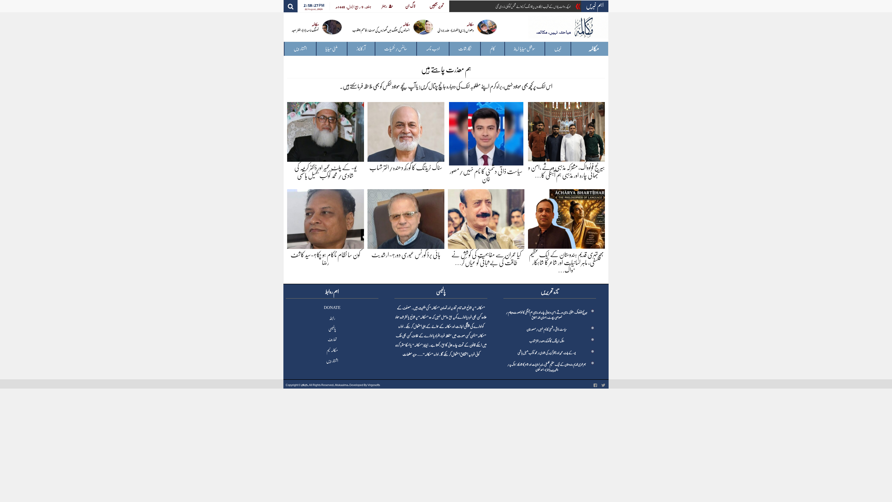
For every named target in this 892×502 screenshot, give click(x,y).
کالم (492, 49)
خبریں (557, 49)
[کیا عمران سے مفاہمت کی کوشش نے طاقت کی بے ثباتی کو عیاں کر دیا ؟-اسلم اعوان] (486, 218)
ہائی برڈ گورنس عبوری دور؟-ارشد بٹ (405, 255)
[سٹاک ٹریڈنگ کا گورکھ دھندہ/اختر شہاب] (405, 131)
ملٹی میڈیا (331, 49)
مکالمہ (593, 49)
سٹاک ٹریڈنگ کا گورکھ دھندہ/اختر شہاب (405, 168)
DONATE (332, 307)
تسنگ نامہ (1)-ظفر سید (305, 30)
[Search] (290, 6)
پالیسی (332, 329)
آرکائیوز (361, 49)
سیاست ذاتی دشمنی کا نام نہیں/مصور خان (547, 329)
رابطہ (332, 318)
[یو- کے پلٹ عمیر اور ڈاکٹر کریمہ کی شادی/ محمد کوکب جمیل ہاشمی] (325, 131)
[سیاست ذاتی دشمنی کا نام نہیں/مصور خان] (486, 133)
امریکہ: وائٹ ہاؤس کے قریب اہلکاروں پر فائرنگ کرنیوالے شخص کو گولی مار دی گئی (533, 6)
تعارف (332, 339)
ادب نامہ (433, 49)
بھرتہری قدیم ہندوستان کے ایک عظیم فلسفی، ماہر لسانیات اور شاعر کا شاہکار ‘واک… (566, 262)
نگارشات (464, 49)
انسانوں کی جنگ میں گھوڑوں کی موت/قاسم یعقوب (381, 30)
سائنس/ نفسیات (395, 49)
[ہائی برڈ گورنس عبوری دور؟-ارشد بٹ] (405, 218)
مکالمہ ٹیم (332, 350)
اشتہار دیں (300, 49)
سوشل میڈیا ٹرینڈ (524, 49)
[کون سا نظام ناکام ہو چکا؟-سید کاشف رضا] (325, 218)
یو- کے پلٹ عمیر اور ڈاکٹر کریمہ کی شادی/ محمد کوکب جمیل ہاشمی (547, 352)
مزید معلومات (410, 354)
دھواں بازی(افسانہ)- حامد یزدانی (456, 30)
